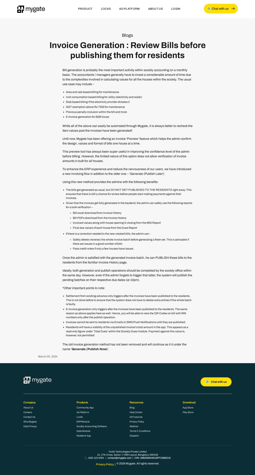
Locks (79, 417)
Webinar (134, 426)
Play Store (188, 412)
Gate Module (83, 431)
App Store (188, 407)
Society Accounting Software (91, 426)
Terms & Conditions (140, 431)
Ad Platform (82, 412)
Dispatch (134, 435)
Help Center (136, 412)
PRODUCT (85, 8)
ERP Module (83, 421)
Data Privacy (30, 426)
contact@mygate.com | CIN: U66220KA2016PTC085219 (139, 458)
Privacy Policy (137, 421)
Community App (85, 407)
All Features (136, 417)
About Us (28, 407)
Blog (132, 407)
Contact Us (29, 417)
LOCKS (106, 8)
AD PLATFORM (129, 8)
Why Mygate (30, 421)
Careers (27, 412)
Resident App (83, 435)
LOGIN (175, 8)
